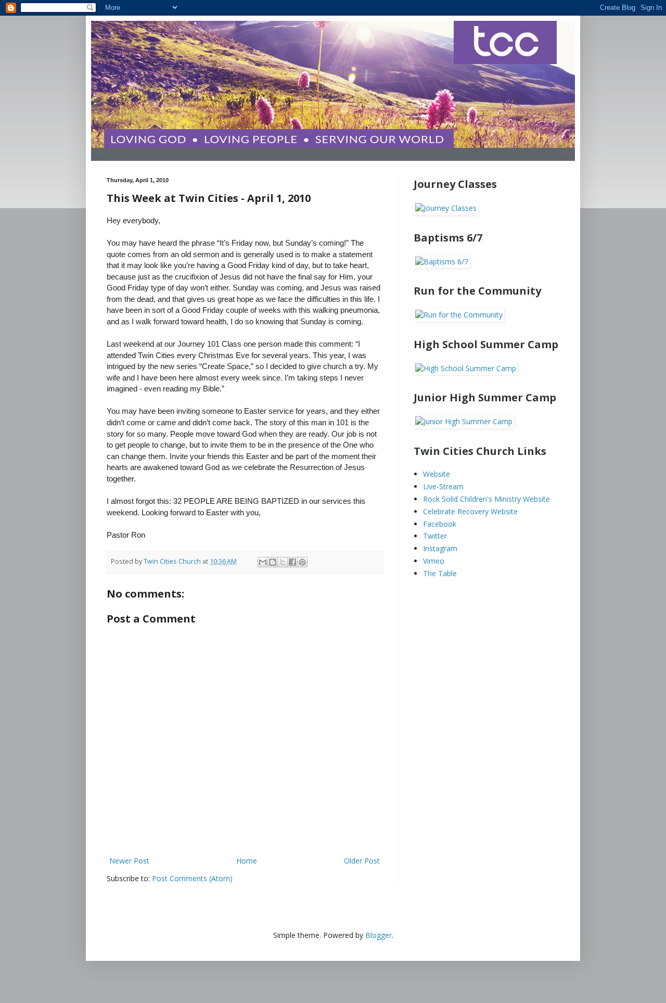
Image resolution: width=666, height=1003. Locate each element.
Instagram (440, 548)
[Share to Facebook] (292, 562)
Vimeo (433, 561)
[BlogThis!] (272, 562)
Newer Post (129, 861)
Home (246, 861)
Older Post (362, 861)
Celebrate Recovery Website (470, 511)
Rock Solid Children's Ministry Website (486, 499)
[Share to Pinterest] (302, 562)
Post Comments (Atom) (192, 878)
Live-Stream (443, 486)
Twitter (435, 536)
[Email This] (263, 562)
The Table (440, 573)
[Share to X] (282, 562)
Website (436, 474)
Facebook (439, 524)
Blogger (378, 935)
